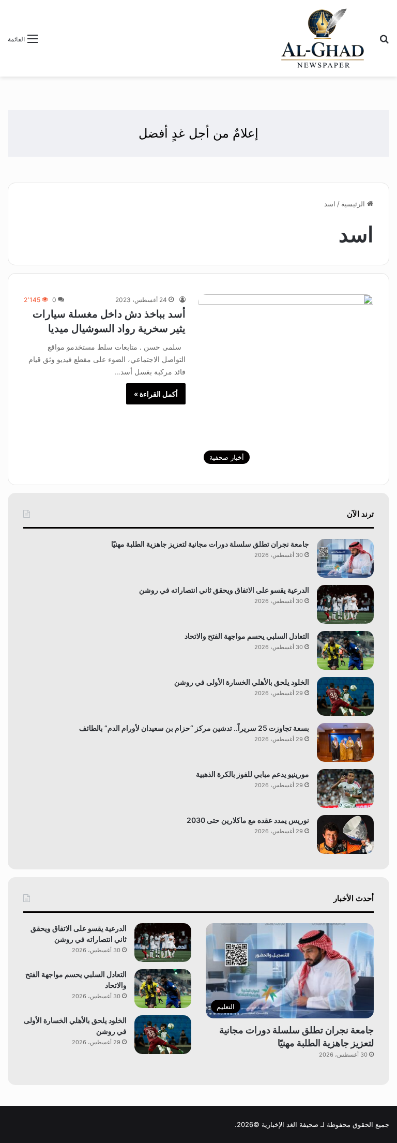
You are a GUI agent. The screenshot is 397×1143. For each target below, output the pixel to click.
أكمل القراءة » (156, 393)
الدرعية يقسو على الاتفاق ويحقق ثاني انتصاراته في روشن (224, 589)
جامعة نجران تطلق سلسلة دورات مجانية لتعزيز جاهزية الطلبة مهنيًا (210, 543)
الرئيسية (354, 204)
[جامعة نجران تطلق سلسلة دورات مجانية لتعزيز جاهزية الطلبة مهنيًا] (345, 558)
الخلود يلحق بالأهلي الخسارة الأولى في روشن (241, 682)
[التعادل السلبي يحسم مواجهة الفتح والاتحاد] (345, 650)
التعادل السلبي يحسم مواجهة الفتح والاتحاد (247, 635)
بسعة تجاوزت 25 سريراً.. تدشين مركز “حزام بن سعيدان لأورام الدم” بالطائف (194, 728)
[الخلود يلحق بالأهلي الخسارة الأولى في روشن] (345, 696)
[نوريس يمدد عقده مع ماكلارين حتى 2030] (345, 834)
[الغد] (323, 38)
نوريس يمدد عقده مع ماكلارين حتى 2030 (248, 820)
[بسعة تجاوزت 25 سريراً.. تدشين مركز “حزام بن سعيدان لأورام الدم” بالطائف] (345, 742)
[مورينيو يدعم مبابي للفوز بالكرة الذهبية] (345, 788)
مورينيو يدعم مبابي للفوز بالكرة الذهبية (252, 774)
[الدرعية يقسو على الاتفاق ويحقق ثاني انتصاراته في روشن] (345, 604)
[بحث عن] (384, 42)
